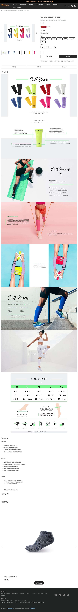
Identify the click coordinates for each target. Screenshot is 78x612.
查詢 (45, 593)
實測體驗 (55, 4)
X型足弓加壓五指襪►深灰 (11, 576)
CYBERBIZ (32, 608)
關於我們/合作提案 (5, 593)
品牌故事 (14, 4)
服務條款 (40, 593)
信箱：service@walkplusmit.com (9, 602)
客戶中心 (3, 595)
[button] (36, 33)
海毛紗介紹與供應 (16, 7)
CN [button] (65, 6)
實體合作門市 (15, 593)
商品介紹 (14, 67)
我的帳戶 (22, 593)
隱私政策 (34, 593)
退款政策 (28, 593)
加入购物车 (49, 56)
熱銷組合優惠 (23, 4)
